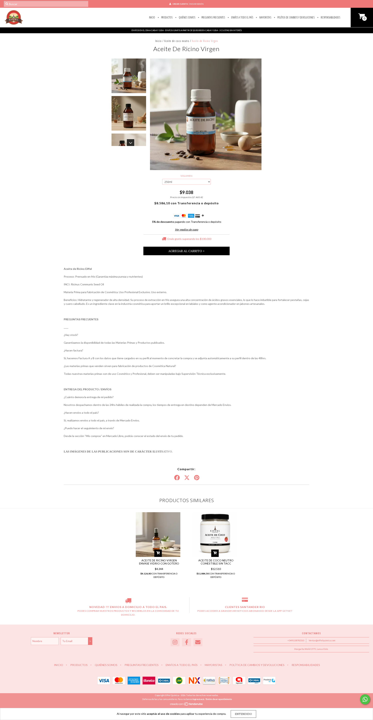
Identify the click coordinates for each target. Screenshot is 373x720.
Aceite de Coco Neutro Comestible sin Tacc (216, 562)
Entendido (243, 714)
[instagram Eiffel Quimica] (175, 642)
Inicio (152, 17)
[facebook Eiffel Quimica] (186, 642)
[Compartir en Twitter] (187, 478)
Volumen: (186, 175)
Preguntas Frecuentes (213, 17)
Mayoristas (265, 17)
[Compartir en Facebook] (177, 478)
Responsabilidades (330, 17)
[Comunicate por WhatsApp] (365, 699)
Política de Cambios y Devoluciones (296, 17)
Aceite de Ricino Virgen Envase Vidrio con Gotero (159, 562)
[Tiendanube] (187, 705)
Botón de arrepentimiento (219, 699)
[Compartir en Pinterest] (196, 478)
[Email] (197, 642)
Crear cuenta (180, 4)
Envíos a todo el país (242, 17)
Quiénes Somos (186, 17)
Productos (167, 17)
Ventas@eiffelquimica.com (322, 640)
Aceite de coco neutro (176, 41)
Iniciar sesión (196, 4)
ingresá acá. (198, 699)
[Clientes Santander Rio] (245, 601)
